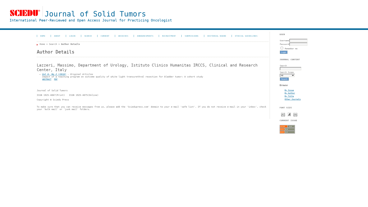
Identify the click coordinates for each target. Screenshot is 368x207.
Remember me (291, 48)
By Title (289, 96)
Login (72, 36)
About (57, 36)
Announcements (145, 36)
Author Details (70, 44)
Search (88, 36)
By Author (290, 93)
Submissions (192, 36)
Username (284, 40)
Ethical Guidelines (246, 36)
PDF (56, 79)
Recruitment (169, 36)
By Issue (289, 90)
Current (105, 36)
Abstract (46, 79)
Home (42, 36)
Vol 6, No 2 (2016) (54, 74)
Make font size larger (295, 114)
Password (284, 44)
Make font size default (289, 114)
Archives (123, 36)
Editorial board (216, 36)
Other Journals (293, 99)
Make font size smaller (283, 114)
